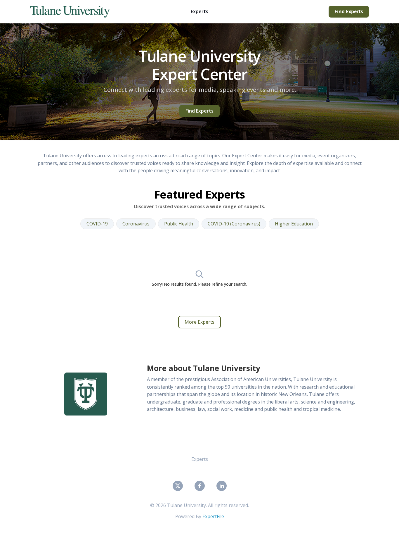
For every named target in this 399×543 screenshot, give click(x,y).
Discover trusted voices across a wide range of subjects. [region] (199, 206)
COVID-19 (97, 223)
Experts (199, 11)
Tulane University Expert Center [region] (199, 65)
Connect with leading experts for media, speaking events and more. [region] (199, 90)
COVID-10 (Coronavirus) (234, 223)
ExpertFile (213, 516)
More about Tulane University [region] (203, 368)
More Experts (199, 322)
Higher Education (294, 223)
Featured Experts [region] (199, 194)
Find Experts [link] (199, 111)
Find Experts (348, 11)
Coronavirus (136, 223)
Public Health (178, 223)
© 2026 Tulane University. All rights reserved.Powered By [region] (199, 511)
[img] (85, 394)
